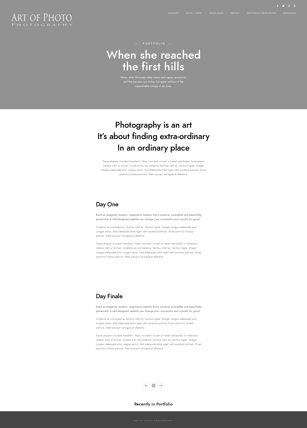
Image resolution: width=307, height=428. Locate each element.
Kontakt (235, 13)
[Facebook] (277, 6)
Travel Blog (216, 13)
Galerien (173, 13)
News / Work (194, 13)
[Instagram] (289, 6)
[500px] (294, 6)
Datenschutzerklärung (261, 13)
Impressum (289, 13)
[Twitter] (283, 6)
